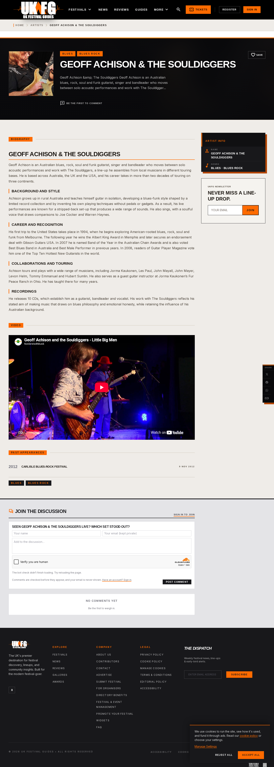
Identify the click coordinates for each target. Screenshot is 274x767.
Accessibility (150, 688)
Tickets (198, 9)
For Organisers (108, 688)
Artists (36, 25)
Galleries (60, 674)
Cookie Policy (151, 661)
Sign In (252, 9)
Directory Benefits (111, 695)
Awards (58, 681)
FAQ (99, 727)
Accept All (251, 755)
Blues (67, 53)
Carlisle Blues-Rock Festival (44, 466)
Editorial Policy (153, 681)
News (103, 9)
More (161, 9)
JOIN (250, 210)
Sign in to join (184, 514)
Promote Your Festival (114, 713)
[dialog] (230, 744)
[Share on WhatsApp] (267, 390)
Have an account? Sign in (116, 579)
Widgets (102, 720)
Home (19, 25)
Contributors (107, 661)
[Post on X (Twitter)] (267, 374)
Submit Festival (108, 681)
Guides (141, 9)
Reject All (223, 755)
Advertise (104, 674)
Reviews (121, 9)
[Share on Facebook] (267, 382)
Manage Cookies (153, 668)
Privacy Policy (151, 654)
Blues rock (89, 53)
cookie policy (249, 735)
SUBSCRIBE (239, 674)
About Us (103, 654)
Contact (103, 668)
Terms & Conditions (156, 674)
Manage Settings (206, 746)
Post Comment (177, 582)
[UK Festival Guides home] (27, 645)
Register (229, 9)
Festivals (80, 9)
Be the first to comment (81, 103)
